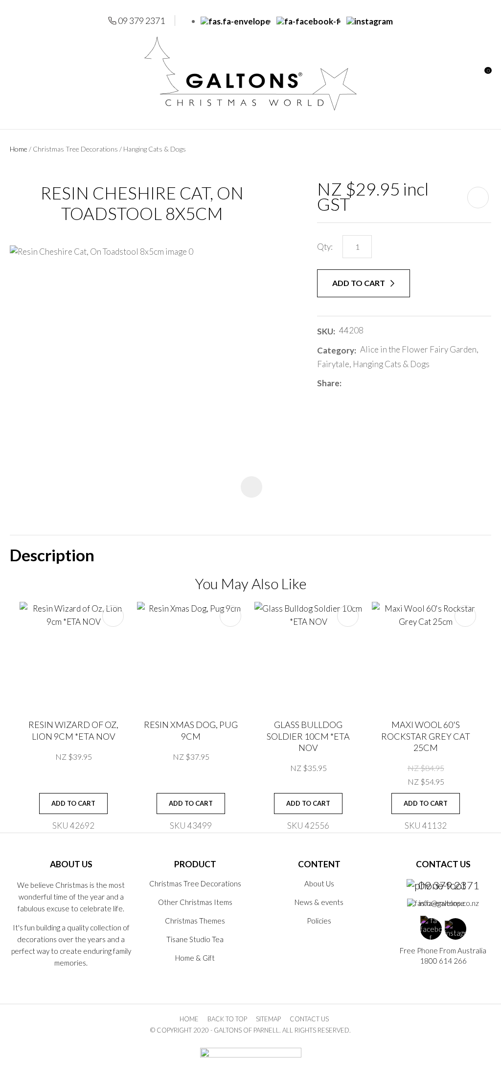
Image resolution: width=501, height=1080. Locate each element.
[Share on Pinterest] (389, 383)
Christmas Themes (195, 920)
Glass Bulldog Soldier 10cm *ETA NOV (308, 736)
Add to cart (359, 282)
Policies (319, 920)
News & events (319, 902)
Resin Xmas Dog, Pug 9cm (191, 730)
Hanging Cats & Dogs (154, 149)
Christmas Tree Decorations (75, 149)
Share (328, 383)
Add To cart (73, 803)
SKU (325, 331)
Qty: (325, 247)
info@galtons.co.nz (449, 903)
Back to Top (227, 1019)
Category (335, 350)
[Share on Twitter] (360, 383)
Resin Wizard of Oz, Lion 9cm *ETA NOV (73, 730)
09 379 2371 (141, 20)
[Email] (374, 383)
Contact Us (309, 1019)
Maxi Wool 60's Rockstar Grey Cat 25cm (425, 736)
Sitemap (268, 1019)
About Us (319, 883)
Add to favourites (113, 616)
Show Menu (16, 73)
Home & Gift (195, 957)
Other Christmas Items (195, 902)
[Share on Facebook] (347, 383)
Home (18, 149)
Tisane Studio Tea (195, 939)
